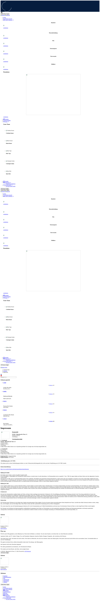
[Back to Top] (2, 12)
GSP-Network (28, 551)
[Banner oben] (50, 367)
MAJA (4, 401)
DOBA (4, 391)
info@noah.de (4, 528)
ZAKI (4, 382)
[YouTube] (1, 375)
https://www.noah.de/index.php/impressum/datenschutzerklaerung (15, 469)
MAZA (5, 410)
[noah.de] (5, 15)
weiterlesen (5, 27)
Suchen (2, 377)
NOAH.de (50, 385)
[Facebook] (1, 374)
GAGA (5, 418)
